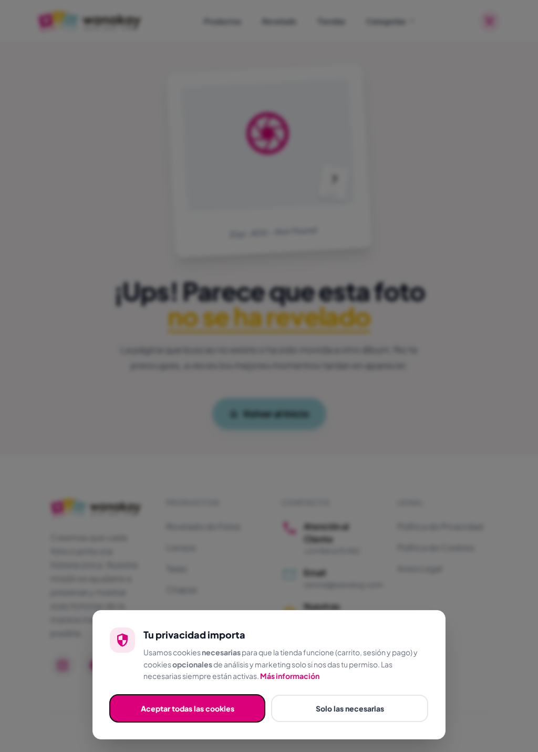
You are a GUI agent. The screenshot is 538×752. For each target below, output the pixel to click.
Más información (289, 676)
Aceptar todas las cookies (187, 708)
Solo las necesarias (350, 708)
